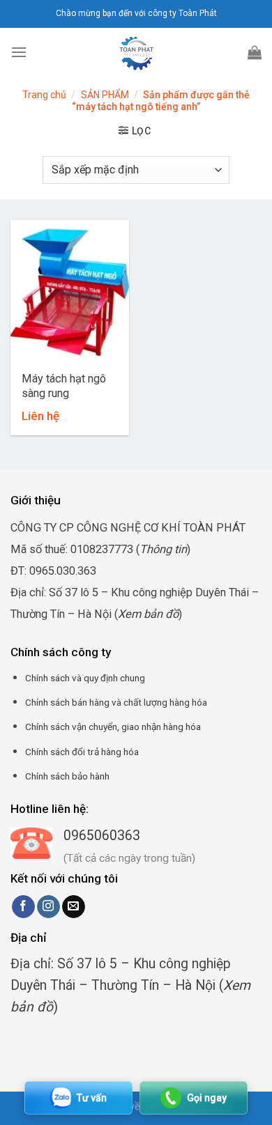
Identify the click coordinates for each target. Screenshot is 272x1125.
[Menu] (18, 52)
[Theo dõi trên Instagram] (48, 907)
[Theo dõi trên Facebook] (23, 907)
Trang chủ (44, 94)
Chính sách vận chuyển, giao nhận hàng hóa (113, 726)
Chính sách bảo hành (67, 776)
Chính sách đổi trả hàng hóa (82, 751)
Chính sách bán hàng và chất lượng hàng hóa (116, 702)
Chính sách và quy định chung (85, 677)
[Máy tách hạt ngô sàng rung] (69, 291)
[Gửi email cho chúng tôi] (73, 907)
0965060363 (101, 836)
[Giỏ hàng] (255, 52)
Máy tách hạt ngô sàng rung (64, 386)
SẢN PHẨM (105, 94)
